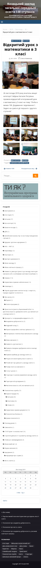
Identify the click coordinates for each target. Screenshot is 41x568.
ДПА (6, 231)
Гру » (23, 493)
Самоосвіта (8, 427)
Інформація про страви (13, 455)
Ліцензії (8, 300)
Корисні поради (11, 394)
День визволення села (9, 546)
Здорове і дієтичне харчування (15, 242)
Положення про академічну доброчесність (16, 523)
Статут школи (10, 371)
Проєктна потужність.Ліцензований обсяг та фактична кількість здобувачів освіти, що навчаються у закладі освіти (20, 311)
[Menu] (2, 22)
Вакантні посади (10, 227)
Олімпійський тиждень (9, 551)
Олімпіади (8, 286)
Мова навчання (11, 340)
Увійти (5, 501)
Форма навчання (10, 448)
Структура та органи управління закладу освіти (21, 375)
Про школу (8, 297)
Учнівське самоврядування (13, 440)
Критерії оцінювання (11, 259)
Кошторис (8, 255)
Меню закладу (9, 263)
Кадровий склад (11, 325)
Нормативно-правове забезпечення (16, 282)
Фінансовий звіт (10, 444)
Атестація (8, 215)
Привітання (23, 551)
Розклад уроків (9, 423)
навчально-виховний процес (20, 163)
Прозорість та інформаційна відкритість (18, 318)
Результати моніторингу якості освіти (18, 359)
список (25, 557)
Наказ (21, 549)
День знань (23, 546)
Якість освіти (9, 461)
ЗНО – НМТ (8, 246)
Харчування (8, 452)
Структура (28, 554)
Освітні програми (11, 304)
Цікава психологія (12, 418)
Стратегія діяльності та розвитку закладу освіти (20, 436)
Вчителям (10, 401)
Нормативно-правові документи (16, 410)
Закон (31, 546)
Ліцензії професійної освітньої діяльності (19, 329)
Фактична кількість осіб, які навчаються (19, 385)
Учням (9, 405)
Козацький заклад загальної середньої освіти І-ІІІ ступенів (20, 8)
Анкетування (9, 211)
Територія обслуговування (14, 381)
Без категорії (17, 40)
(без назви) (6, 512)
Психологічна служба (11, 390)
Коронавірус (9, 251)
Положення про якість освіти (12, 527)
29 (25, 488)
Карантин (5, 549)
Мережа (13, 549)
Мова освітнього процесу (13, 267)
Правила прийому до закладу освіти (17, 355)
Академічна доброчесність (14, 321)
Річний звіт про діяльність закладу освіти (19, 363)
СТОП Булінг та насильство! (14, 431)
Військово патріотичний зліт (20, 543)
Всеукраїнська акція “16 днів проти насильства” (29, 168)
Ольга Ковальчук (26, 58)
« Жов (18, 493)
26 (10, 488)
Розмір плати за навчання (14, 367)
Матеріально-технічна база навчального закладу (22, 334)
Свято (21, 554)
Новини (26, 40)
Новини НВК (10, 168)
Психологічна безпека (13, 414)
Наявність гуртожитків (13, 344)
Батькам (7, 219)
